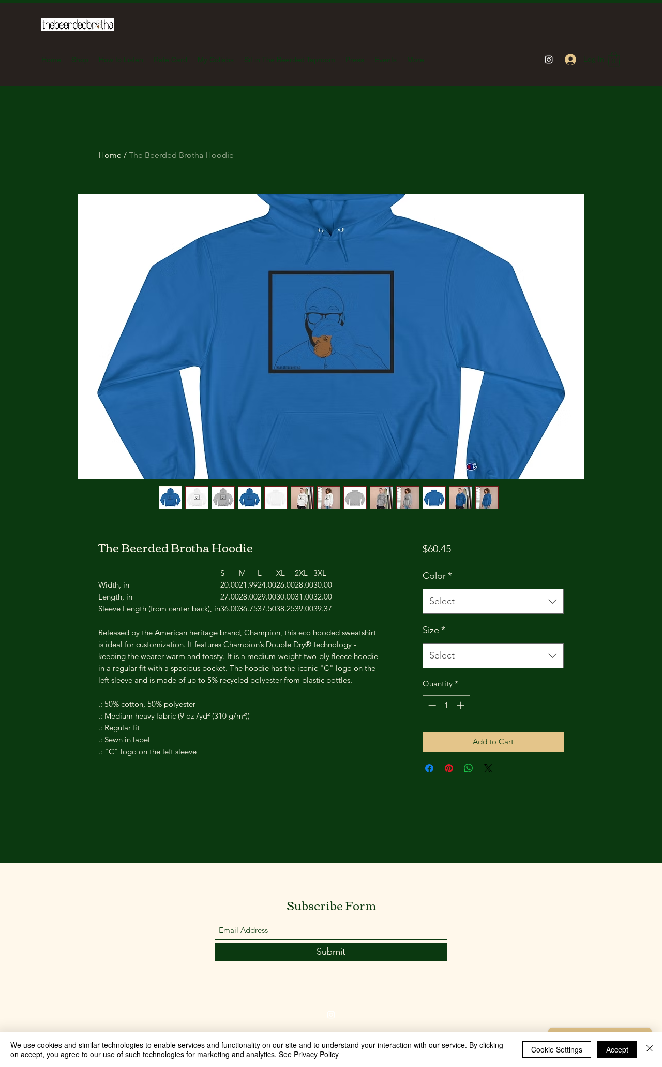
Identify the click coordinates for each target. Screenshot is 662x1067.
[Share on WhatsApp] (468, 768)
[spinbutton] (446, 705)
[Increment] (462, 705)
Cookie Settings (556, 1049)
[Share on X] (488, 768)
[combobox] (493, 602)
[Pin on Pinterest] (449, 768)
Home (110, 155)
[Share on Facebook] (429, 768)
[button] (614, 59)
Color (437, 575)
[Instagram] (549, 59)
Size (434, 630)
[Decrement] (431, 705)
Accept (617, 1049)
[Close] (649, 1049)
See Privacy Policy (309, 1054)
